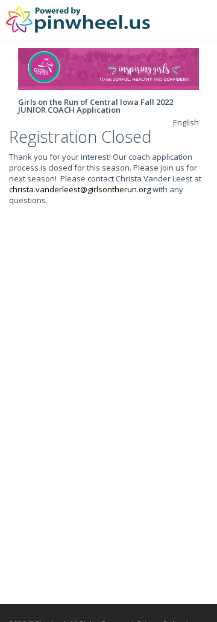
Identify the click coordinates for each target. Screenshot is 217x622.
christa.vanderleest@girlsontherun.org (80, 189)
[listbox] (186, 122)
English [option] (186, 122)
